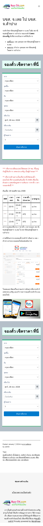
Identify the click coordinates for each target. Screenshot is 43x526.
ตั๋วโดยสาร (16, 455)
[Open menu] (39, 6)
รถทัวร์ (23, 455)
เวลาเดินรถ (25, 460)
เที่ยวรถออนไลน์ (11, 460)
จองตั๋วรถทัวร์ (7, 455)
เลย (18, 460)
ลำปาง (28, 455)
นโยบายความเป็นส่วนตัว (21, 492)
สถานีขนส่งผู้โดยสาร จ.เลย (25, 457)
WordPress (35, 521)
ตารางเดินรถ (26, 444)
